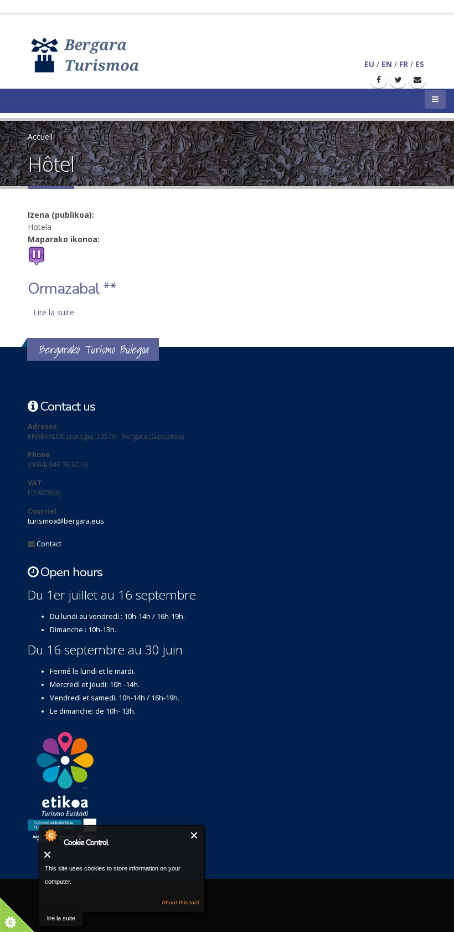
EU (369, 64)
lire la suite (61, 918)
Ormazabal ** (72, 288)
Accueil (40, 136)
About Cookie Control (50, 835)
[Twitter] (398, 79)
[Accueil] (101, 54)
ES (419, 64)
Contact (49, 544)
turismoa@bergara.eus (66, 521)
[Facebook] (378, 79)
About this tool (180, 902)
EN (386, 64)
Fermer (194, 835)
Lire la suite (53, 312)
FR (403, 64)
